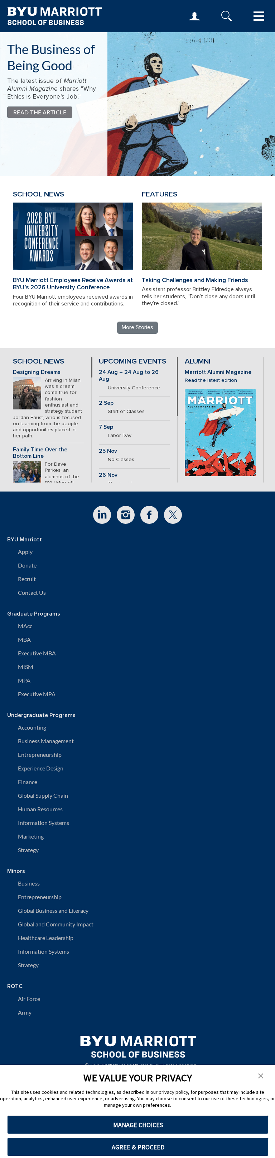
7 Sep (106, 427)
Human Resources (40, 809)
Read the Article (39, 112)
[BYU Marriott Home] (137, 1044)
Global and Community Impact (55, 924)
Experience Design (40, 768)
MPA (24, 680)
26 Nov (108, 475)
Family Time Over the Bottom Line (40, 453)
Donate (27, 565)
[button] (260, 1075)
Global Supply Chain (43, 795)
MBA (24, 639)
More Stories (137, 327)
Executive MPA (37, 693)
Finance (27, 781)
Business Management (46, 740)
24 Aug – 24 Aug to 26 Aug (129, 376)
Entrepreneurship (40, 754)
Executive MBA (37, 653)
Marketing (31, 836)
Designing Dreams (37, 372)
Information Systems (43, 822)
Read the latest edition (211, 380)
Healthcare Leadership (45, 937)
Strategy (28, 849)
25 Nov (108, 451)
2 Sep (106, 403)
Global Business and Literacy (53, 910)
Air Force (29, 998)
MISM (25, 666)
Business (29, 883)
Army (25, 1012)
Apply (25, 551)
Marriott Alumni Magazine (218, 372)
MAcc (25, 625)
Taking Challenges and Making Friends (195, 280)
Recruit (27, 578)
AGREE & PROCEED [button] (138, 1147)
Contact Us (32, 592)
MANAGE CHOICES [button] (138, 1125)
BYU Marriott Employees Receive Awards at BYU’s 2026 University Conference (73, 283)
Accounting (32, 727)
